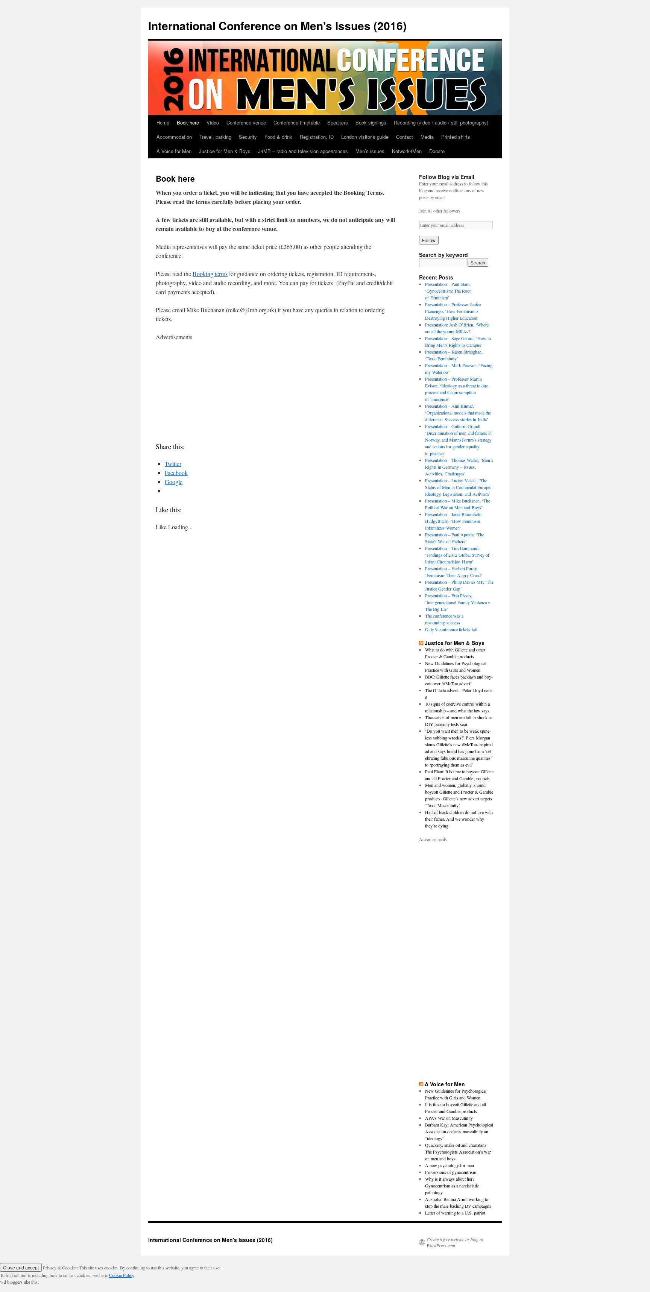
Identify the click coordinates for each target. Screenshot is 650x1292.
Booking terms (210, 274)
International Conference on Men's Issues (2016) (277, 25)
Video (213, 122)
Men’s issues (369, 151)
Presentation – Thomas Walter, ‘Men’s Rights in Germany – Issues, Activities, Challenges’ (459, 467)
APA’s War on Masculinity (449, 1118)
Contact (404, 136)
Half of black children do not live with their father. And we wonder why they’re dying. (459, 819)
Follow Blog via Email (446, 177)
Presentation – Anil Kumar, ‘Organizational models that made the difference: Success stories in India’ (458, 412)
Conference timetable (296, 122)
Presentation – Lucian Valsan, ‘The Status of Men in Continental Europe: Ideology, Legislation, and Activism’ (458, 487)
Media (427, 136)
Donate (437, 151)
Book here (188, 122)
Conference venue (246, 122)
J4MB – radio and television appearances (303, 151)
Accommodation (174, 136)
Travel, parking (215, 136)
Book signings (370, 122)
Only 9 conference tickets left (451, 629)
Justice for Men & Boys (225, 151)
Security (248, 136)
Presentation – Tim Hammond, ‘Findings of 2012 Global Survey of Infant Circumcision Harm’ (457, 555)
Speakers (337, 122)
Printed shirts (455, 136)
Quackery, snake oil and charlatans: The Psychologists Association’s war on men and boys (458, 1151)
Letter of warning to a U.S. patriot (455, 1213)
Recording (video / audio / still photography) (441, 122)
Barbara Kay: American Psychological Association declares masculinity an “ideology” (459, 1131)
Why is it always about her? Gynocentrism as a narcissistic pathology (452, 1185)
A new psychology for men (449, 1165)
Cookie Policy (121, 1275)
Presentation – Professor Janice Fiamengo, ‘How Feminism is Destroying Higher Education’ (453, 311)
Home (162, 122)
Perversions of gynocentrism (450, 1172)
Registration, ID (317, 136)
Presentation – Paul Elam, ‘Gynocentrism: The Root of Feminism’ (448, 291)
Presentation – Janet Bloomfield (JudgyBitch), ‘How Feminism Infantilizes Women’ (453, 521)
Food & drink (278, 136)
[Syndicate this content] (421, 643)
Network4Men (407, 151)
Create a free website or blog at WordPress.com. (455, 1242)
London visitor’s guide (365, 136)
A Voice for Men (173, 151)
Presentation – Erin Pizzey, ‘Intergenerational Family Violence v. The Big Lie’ (458, 602)
